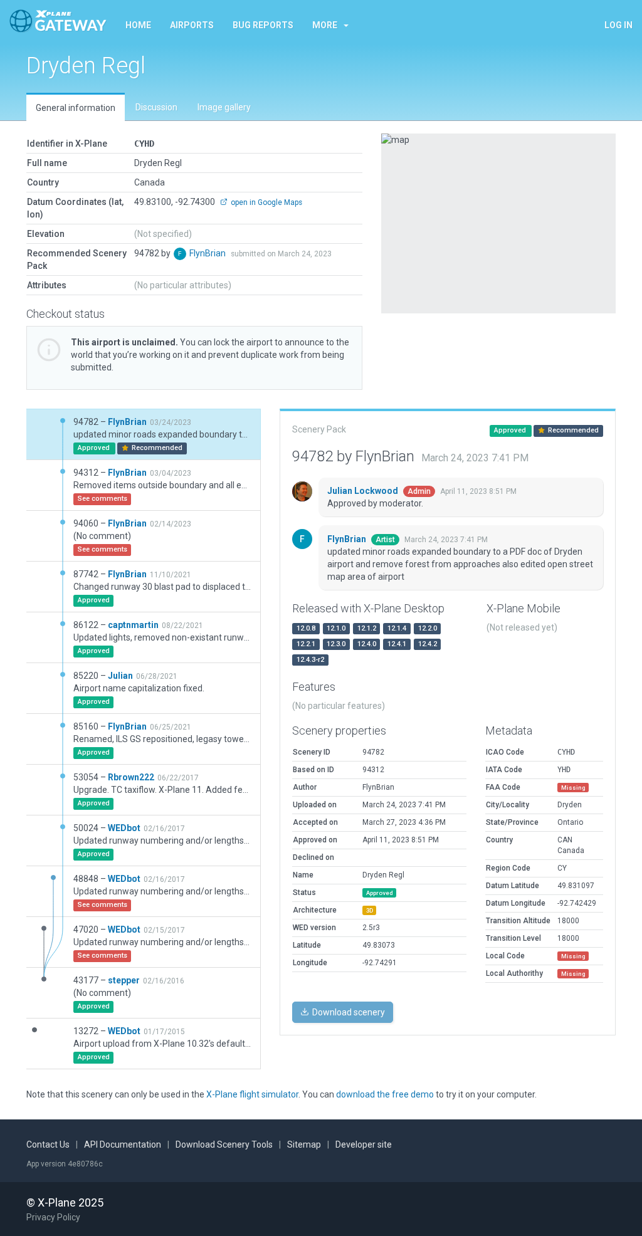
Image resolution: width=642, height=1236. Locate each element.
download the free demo (385, 1094)
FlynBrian (208, 253)
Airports (192, 25)
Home (138, 25)
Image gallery (224, 107)
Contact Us (48, 1144)
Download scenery (347, 1012)
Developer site (363, 1144)
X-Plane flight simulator (252, 1094)
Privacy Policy (53, 1217)
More (324, 25)
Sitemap (304, 1144)
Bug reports (263, 25)
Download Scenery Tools (224, 1144)
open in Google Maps (265, 202)
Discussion (156, 107)
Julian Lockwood (363, 491)
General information (75, 108)
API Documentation (122, 1144)
